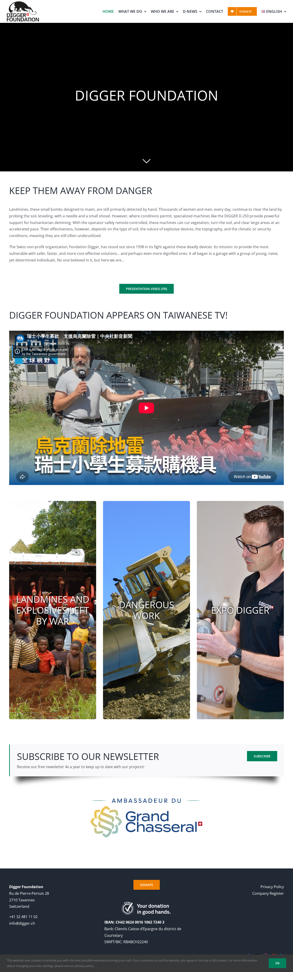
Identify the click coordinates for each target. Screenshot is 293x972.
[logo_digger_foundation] (23, 3)
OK (277, 963)
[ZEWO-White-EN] (146, 902)
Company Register (268, 893)
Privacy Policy (272, 886)
